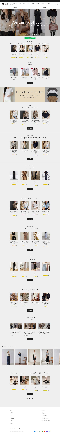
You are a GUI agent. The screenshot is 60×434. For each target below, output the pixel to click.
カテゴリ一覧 (28, 3)
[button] (13, 57)
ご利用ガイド (44, 413)
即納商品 (43, 3)
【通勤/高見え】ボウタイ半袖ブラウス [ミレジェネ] (46, 212)
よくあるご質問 (44, 415)
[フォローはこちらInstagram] (12, 428)
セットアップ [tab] (32, 43)
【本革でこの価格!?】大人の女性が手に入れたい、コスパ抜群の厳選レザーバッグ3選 (44, 332)
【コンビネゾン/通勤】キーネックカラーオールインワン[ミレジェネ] (25, 181)
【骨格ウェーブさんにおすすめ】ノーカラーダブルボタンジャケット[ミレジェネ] (46, 303)
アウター (11, 420)
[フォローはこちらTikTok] (17, 428)
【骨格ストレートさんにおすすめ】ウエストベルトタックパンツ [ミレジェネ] (14, 273)
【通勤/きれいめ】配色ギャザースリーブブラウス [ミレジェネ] (45, 54)
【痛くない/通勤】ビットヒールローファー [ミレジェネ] (14, 386)
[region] (30, 22)
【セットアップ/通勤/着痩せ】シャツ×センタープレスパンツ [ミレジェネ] (35, 182)
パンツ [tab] (28, 43)
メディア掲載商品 (48, 3)
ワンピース (25, 228)
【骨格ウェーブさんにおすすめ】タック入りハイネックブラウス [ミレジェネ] (14, 54)
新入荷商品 (20, 3)
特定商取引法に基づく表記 (46, 420)
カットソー (30, 198)
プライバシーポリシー (45, 418)
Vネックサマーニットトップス (24, 150)
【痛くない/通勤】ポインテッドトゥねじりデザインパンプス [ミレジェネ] (35, 387)
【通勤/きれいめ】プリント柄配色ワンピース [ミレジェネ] (35, 242)
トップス (11, 412)
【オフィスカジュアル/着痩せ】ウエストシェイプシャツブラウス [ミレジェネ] (22, 54)
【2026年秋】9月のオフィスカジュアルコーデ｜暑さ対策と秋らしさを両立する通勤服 (30, 332)
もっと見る (30, 128)
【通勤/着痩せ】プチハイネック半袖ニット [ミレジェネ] (46, 151)
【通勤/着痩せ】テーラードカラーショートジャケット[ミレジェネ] (35, 303)
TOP (10, 3)
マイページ (43, 412)
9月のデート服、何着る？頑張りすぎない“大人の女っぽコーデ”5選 (15, 332)
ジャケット (25, 289)
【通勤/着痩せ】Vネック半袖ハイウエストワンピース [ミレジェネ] (24, 242)
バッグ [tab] (36, 43)
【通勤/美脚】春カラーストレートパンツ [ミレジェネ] (46, 272)
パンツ (27, 259)
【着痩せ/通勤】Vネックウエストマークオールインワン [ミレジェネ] (14, 181)
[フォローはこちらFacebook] (10, 428)
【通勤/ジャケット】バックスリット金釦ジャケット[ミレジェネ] (14, 303)
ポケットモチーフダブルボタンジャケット (24, 303)
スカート (32, 259)
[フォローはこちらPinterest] (14, 428)
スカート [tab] (24, 43)
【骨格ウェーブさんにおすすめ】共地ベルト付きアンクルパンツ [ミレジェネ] (35, 273)
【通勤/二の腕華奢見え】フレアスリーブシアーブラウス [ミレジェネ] (35, 121)
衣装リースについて (45, 421)
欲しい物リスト (15, 3)
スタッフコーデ (38, 3)
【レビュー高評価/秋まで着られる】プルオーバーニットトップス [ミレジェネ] (35, 151)
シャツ (37, 198)
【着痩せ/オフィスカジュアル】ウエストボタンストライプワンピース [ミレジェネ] (46, 242)
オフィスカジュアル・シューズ (19, 373)
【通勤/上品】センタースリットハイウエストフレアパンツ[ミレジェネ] (25, 273)
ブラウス (23, 198)
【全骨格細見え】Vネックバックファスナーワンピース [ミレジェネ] (14, 242)
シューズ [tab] (39, 43)
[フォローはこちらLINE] (19, 428)
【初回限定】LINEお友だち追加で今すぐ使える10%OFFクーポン (30, 38)
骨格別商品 (33, 3)
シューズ (11, 423)
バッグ (11, 421)
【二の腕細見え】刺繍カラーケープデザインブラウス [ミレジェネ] (38, 54)
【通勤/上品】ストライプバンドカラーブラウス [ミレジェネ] (35, 212)
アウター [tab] (15, 43)
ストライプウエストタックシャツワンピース (14, 78)
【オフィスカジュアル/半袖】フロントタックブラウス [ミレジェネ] (30, 54)
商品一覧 (11, 4)
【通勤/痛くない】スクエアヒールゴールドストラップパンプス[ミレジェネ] (46, 387)
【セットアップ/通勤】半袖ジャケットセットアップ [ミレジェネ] (46, 181)
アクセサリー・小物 (35, 373)
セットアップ (34, 228)
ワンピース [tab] (20, 43)
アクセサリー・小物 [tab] (45, 43)
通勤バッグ (46, 373)
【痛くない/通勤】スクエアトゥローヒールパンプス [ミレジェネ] (25, 386)
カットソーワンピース (24, 77)
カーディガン (34, 289)
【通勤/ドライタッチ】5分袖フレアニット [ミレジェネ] (14, 151)
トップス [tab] (11, 43)
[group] (30, 22)
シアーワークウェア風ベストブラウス (35, 78)
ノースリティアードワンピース (46, 77)
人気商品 (24, 3)
